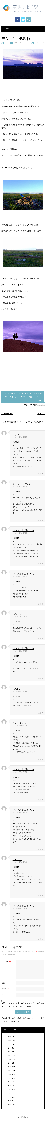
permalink (40, 405)
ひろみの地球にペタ (23, 530)
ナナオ (16, 434)
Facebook (17, 19)
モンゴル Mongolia (20, 393)
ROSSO (16, 688)
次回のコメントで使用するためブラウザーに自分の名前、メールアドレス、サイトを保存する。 (22, 1004)
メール (5, 988)
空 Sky (32, 393)
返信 (39, 474)
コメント (6, 961)
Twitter (23, 19)
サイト (4, 994)
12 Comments (40, 43)
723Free (17, 614)
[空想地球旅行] (23, 13)
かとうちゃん (20, 723)
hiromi (7, 43)
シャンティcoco (21, 483)
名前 (4, 983)
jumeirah (17, 859)
